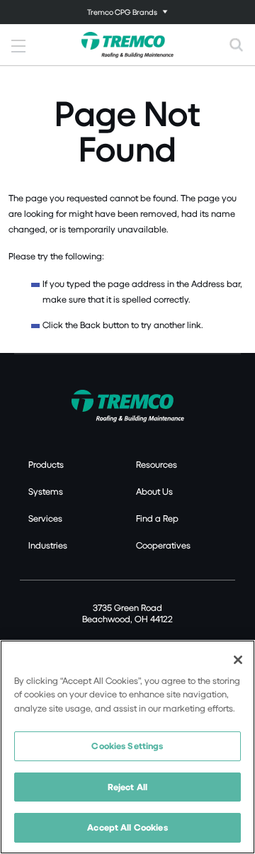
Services (45, 518)
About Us (154, 491)
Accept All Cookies (127, 827)
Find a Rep (157, 518)
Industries (47, 545)
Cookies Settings (127, 745)
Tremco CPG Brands (122, 11)
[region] (127, 747)
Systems (45, 491)
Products (46, 464)
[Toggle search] (236, 44)
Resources (156, 464)
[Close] (238, 659)
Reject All (127, 786)
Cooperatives (163, 545)
